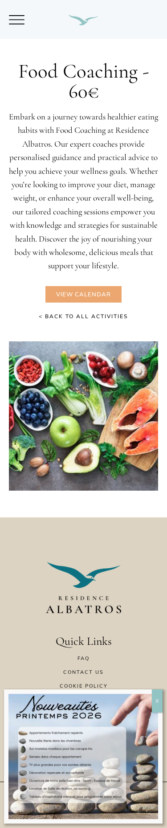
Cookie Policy (84, 686)
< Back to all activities (83, 316)
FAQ (83, 658)
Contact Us (83, 672)
